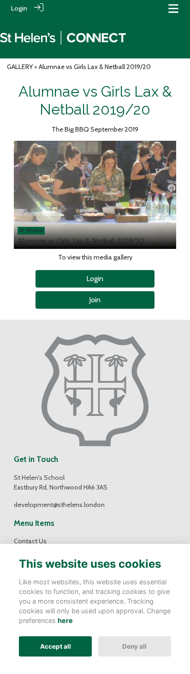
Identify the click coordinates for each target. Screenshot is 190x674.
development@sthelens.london (59, 505)
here (65, 620)
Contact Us (30, 541)
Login (19, 8)
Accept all (55, 646)
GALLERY (20, 67)
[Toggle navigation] (173, 8)
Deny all (134, 646)
